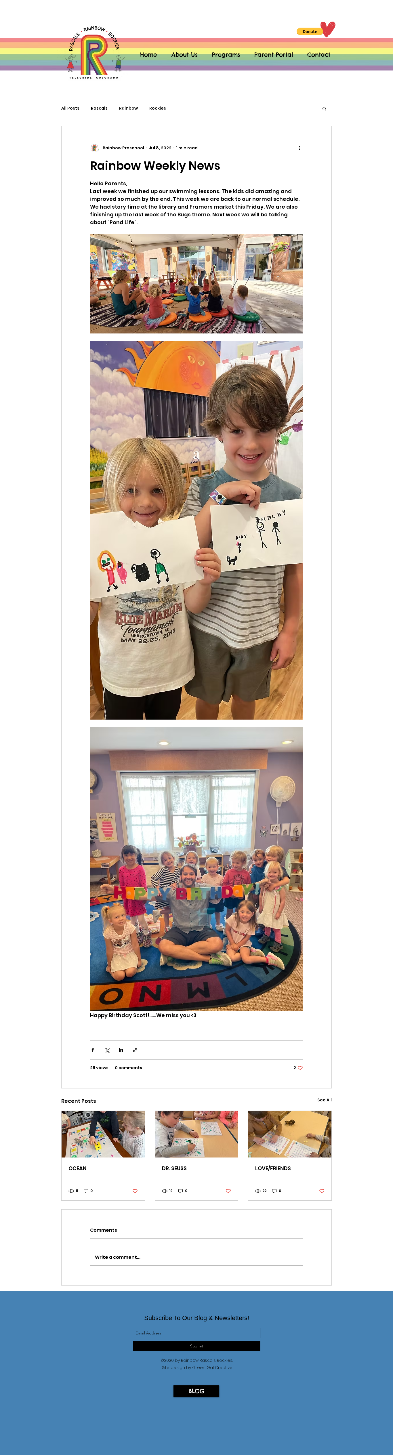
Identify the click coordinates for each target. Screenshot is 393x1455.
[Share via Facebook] (93, 1050)
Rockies (157, 108)
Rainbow (128, 108)
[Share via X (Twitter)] (107, 1050)
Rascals (99, 108)
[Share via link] (135, 1050)
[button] (310, 31)
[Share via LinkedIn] (121, 1050)
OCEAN (77, 1168)
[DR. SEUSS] (196, 1134)
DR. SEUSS (174, 1168)
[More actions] (299, 147)
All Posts (70, 108)
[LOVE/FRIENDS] (289, 1134)
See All (324, 1100)
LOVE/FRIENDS (273, 1168)
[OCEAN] (103, 1134)
